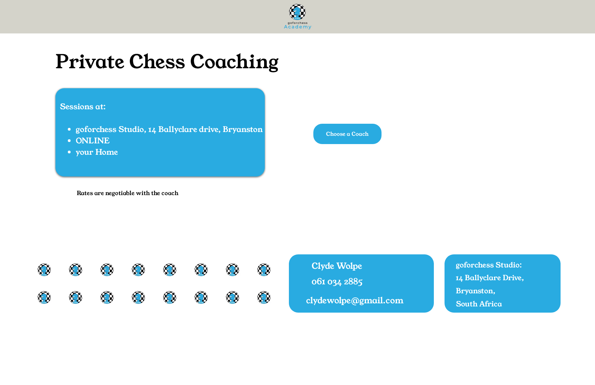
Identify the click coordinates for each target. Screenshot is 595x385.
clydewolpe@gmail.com (355, 300)
